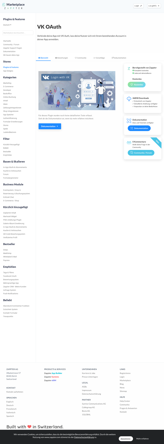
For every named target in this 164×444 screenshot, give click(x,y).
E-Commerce (8, 86)
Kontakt (123, 412)
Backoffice (7, 94)
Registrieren (125, 373)
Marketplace (125, 380)
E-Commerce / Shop (11, 201)
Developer (7, 90)
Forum (5, 174)
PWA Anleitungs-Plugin (12, 220)
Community (81, 58)
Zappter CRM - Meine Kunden (14, 287)
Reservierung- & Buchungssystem (16, 194)
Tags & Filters (8, 272)
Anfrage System (9, 290)
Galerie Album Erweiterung (13, 223)
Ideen (5, 104)
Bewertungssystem (11, 280)
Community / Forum (11, 45)
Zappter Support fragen (12, 48)
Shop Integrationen (10, 111)
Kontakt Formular (10, 313)
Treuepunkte (8, 316)
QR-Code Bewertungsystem (14, 234)
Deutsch (6, 25)
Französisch (11, 409)
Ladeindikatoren (9, 132)
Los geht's (152, 6)
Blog (122, 384)
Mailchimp (7, 253)
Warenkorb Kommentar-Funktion (16, 306)
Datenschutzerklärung (91, 394)
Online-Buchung (9, 97)
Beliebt (6, 148)
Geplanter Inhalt (9, 213)
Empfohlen (7, 155)
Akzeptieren (125, 439)
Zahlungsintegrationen (12, 108)
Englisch (9, 401)
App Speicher (8, 115)
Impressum (86, 390)
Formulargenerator (10, 178)
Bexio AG (86, 411)
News (122, 387)
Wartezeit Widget (10, 216)
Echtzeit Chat (8, 197)
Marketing (7, 83)
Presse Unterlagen (90, 377)
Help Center (125, 401)
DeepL (5, 250)
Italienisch (10, 412)
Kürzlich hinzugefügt (11, 145)
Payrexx (6, 260)
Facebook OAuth (10, 276)
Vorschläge (100, 58)
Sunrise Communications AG (94, 404)
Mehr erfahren (142, 438)
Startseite (7, 41)
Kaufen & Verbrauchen (12, 171)
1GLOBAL (86, 414)
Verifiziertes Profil (10, 237)
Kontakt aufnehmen (14, 392)
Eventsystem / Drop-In (12, 190)
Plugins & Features (14, 19)
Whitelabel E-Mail (10, 257)
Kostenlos (138, 84)
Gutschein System (10, 309)
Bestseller (7, 152)
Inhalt (5, 101)
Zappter (53, 373)
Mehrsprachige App (11, 283)
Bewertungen (62, 58)
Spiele (5, 129)
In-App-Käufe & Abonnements (15, 167)
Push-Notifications (10, 294)
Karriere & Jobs (88, 373)
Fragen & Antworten (128, 408)
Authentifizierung (10, 118)
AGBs (84, 386)
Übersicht (44, 58)
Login (137, 6)
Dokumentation (9, 51)
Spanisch (10, 416)
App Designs (8, 71)
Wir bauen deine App (11, 55)
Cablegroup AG (88, 407)
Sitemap (123, 391)
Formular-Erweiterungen (13, 122)
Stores (5, 125)
